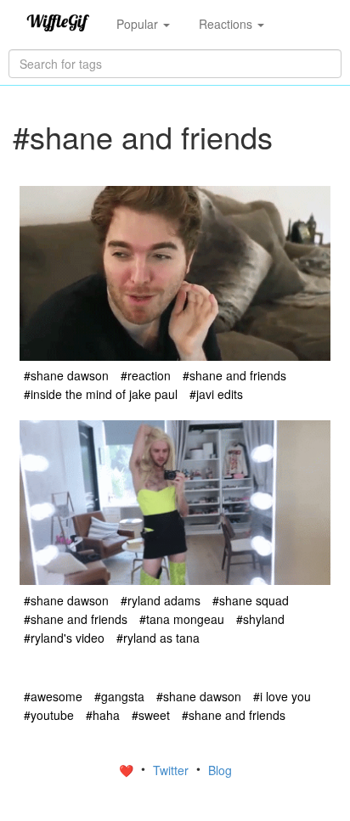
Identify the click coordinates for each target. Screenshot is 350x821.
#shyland (260, 618)
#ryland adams (160, 600)
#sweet (151, 714)
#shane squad (250, 600)
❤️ (128, 770)
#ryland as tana (158, 637)
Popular (138, 23)
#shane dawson (66, 375)
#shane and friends (234, 375)
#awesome (53, 696)
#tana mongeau (181, 618)
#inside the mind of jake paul (101, 393)
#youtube (49, 714)
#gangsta (119, 696)
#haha (103, 714)
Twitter (172, 770)
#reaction (146, 375)
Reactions (227, 23)
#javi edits (216, 393)
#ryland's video (64, 637)
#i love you (282, 696)
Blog (220, 770)
